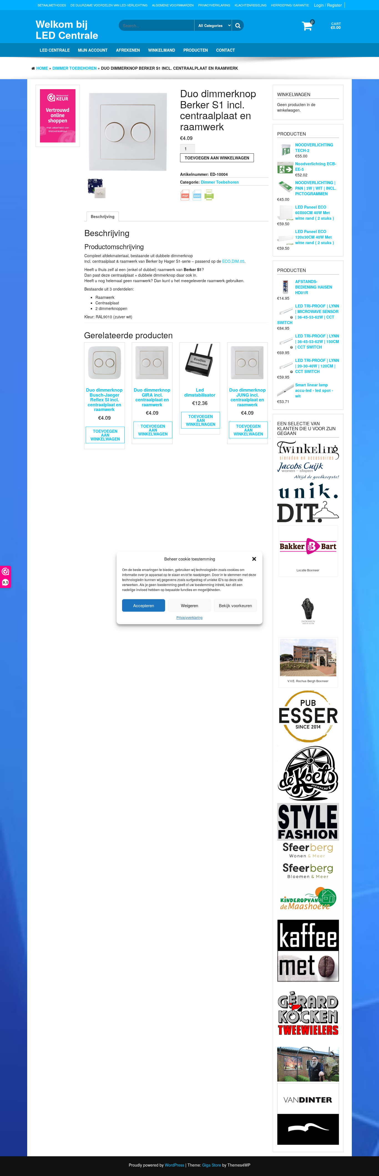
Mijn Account (93, 50)
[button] (254, 559)
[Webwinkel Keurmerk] (57, 115)
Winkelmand (161, 50)
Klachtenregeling (251, 5)
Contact (225, 50)
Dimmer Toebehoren (74, 68)
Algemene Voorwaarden (173, 5)
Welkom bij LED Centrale (67, 29)
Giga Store (211, 1165)
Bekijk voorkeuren (235, 605)
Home (42, 68)
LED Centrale (55, 50)
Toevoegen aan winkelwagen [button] (105, 435)
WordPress (174, 1165)
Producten (195, 50)
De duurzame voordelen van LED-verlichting (109, 5)
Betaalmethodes (52, 5)
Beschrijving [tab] (103, 216)
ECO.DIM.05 (233, 261)
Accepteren (143, 605)
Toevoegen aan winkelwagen (217, 158)
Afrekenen (128, 50)
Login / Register (328, 5)
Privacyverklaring (189, 617)
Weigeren (189, 605)
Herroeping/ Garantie (290, 5)
